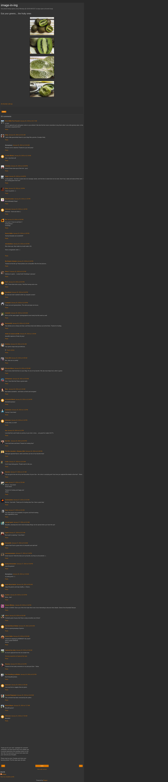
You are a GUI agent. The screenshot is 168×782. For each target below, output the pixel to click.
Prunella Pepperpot (11, 695)
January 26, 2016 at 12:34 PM (23, 399)
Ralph (7, 176)
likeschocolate (9, 198)
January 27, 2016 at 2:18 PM (24, 553)
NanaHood (8, 292)
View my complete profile (7, 776)
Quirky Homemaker (10, 563)
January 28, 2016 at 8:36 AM (25, 584)
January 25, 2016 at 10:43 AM (21, 145)
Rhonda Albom (9, 368)
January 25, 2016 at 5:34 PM (21, 243)
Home (42, 766)
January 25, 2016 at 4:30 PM (21, 233)
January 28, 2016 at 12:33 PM (18, 594)
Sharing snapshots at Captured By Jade (16, 656)
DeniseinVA (8, 323)
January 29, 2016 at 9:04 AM (21, 636)
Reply (6, 129)
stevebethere (9, 243)
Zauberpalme (9, 499)
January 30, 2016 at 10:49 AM (25, 695)
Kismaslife (8, 543)
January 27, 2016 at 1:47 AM (18, 472)
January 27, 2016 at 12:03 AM (17, 461)
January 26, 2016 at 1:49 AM (28, 333)
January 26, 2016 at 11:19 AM (17, 389)
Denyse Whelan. (10, 605)
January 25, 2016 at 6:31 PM (18, 271)
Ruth (6, 282)
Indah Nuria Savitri (10, 584)
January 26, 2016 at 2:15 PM (19, 420)
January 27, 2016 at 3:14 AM (21, 499)
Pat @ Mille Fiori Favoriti (12, 121)
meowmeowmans (10, 553)
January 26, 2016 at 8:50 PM (19, 441)
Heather (7, 594)
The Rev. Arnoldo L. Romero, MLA (15, 451)
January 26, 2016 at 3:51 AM (19, 344)
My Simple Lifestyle (11, 261)
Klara (6, 188)
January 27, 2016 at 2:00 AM (16, 482)
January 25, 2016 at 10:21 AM (17, 135)
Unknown (8, 209)
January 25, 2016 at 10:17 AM (28, 121)
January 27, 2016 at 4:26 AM (16, 510)
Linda (6, 461)
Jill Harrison (8, 378)
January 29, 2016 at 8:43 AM (27, 626)
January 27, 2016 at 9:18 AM (20, 543)
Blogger (45, 780)
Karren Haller (9, 233)
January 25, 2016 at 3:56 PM (15, 219)
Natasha (7, 472)
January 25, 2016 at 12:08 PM (19, 166)
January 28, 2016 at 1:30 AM (21, 574)
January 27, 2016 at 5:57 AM (17, 532)
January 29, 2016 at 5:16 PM (18, 664)
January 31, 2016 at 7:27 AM (22, 705)
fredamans (8, 409)
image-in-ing (9, 5)
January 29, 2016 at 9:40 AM (24, 650)
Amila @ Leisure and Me (12, 333)
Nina (6, 389)
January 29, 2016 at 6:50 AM (17, 615)
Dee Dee (7, 441)
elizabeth (7, 313)
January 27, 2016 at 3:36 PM (25, 563)
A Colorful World (10, 399)
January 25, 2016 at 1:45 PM (19, 209)
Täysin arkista (10, 350)
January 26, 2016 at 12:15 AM (20, 323)
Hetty (6, 135)
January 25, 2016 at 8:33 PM (16, 282)
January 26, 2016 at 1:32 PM (20, 409)
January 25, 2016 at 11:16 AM (22, 155)
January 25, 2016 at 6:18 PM (25, 261)
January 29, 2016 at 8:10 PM (28, 674)
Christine (7, 166)
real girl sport (9, 522)
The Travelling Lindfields (12, 674)
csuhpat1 (8, 302)
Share (3, 111)
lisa (6, 430)
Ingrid (7, 532)
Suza (6, 510)
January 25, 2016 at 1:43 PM (22, 198)
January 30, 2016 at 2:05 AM (19, 684)
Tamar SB (8, 358)
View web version (42, 769)
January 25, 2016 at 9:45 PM (20, 292)
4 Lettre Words (9, 155)
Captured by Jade (10, 650)
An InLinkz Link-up (6, 104)
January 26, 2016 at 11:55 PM (34, 451)
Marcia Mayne (9, 705)
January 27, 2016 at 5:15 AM (22, 522)
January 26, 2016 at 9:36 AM (21, 378)
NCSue (4, 774)
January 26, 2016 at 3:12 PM (16, 430)
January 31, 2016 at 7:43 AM (19, 716)
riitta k (7, 615)
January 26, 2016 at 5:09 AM (19, 358)
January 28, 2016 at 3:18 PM (23, 605)
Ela (6, 219)
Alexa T (7, 271)
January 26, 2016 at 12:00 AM (19, 313)
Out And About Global (11, 626)
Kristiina (7, 344)
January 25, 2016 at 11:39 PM (19, 302)
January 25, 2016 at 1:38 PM (17, 188)
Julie (6, 482)
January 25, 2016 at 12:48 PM (17, 176)
